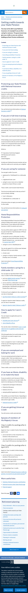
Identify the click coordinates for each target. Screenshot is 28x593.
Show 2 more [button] (13, 549)
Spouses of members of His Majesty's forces (12, 76)
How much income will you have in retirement (12, 520)
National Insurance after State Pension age (14, 484)
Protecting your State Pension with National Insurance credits (11, 46)
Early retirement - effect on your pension (13, 505)
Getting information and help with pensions (12, 515)
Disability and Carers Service (11, 320)
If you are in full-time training (10, 50)
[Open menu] (2, 12)
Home (2, 17)
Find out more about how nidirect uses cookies (13, 585)
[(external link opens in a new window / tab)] (11, 493)
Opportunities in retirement (10, 532)
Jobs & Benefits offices (9, 323)
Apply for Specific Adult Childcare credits (14, 305)
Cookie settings (5, 562)
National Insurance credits (10, 402)
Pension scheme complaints (10, 535)
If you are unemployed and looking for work (12, 65)
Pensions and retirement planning (14, 17)
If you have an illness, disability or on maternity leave (11, 69)
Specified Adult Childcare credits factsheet (15, 296)
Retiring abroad (7, 540)
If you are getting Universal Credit (11, 73)
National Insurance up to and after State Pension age (13, 529)
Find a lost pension (8, 508)
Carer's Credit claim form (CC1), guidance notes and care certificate (13, 328)
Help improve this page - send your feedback (13, 557)
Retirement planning (6, 18)
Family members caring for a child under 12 (11, 58)
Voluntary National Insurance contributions (14, 482)
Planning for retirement (9, 537)
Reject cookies (8, 590)
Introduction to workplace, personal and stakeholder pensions (13, 524)
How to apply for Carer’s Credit (10, 61)
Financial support (7, 487)
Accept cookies (21, 590)
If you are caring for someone (10, 52)
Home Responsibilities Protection (11, 55)
